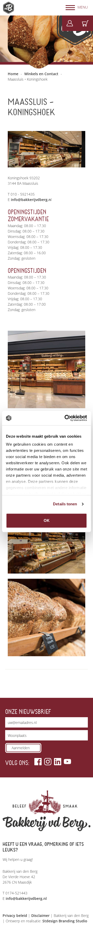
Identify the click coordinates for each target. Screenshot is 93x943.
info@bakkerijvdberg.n (31, 199)
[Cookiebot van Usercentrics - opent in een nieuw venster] (65, 418)
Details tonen (65, 504)
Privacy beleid (15, 915)
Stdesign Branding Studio (64, 920)
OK (47, 520)
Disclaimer (40, 915)
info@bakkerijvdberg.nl (26, 898)
